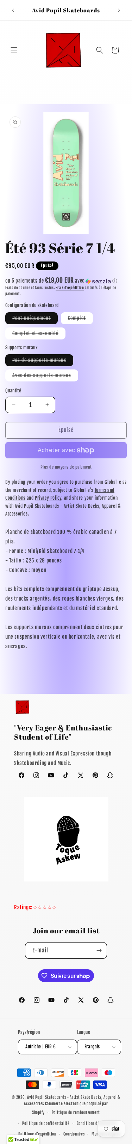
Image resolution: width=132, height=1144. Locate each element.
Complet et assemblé (38, 334)
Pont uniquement (35, 319)
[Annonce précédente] (13, 10)
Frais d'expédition (70, 287)
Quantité (13, 390)
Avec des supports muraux (45, 376)
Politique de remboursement (76, 1112)
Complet (80, 319)
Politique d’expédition (37, 1134)
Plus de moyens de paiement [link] (66, 467)
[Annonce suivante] (119, 10)
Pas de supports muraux (42, 361)
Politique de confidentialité (46, 1123)
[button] (14, 50)
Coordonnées (74, 1134)
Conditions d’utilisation (97, 1123)
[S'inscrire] (99, 950)
